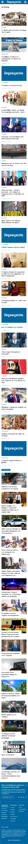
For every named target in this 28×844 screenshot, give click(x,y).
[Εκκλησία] (14, 666)
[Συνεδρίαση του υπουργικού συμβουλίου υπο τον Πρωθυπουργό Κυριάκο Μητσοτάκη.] (14, 543)
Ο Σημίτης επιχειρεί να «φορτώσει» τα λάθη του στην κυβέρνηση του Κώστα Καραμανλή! (13, 274)
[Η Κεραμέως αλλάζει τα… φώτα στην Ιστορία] (14, 288)
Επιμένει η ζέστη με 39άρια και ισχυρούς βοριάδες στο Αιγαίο (10, 696)
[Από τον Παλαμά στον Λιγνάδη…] (14, 315)
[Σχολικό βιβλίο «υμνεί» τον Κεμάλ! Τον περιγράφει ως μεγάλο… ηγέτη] (14, 98)
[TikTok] (23, 797)
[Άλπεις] (14, 765)
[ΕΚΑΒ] (14, 625)
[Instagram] (21, 797)
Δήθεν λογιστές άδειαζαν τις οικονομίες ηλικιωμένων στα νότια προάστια (11, 531)
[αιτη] (14, 480)
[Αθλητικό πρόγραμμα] (14, 727)
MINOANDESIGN (16, 840)
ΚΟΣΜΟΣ (3, 160)
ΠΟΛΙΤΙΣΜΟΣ (4, 431)
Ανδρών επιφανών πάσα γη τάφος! (13, 247)
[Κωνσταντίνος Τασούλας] (14, 646)
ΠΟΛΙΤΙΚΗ (4, 107)
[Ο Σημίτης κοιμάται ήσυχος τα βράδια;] (14, 448)
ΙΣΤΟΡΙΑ (3, 27)
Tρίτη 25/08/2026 (7, 755)
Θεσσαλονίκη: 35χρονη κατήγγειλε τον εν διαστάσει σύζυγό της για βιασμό (10, 594)
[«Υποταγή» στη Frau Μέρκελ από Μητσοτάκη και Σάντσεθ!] (14, 124)
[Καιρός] (14, 687)
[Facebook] (19, 797)
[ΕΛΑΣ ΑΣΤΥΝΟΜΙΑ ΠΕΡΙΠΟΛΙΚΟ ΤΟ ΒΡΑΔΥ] (14, 585)
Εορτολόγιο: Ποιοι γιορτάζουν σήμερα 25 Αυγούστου (9, 674)
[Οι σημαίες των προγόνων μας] (14, 73)
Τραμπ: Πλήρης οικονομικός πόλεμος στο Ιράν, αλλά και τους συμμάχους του (10, 573)
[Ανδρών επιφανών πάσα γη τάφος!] (14, 235)
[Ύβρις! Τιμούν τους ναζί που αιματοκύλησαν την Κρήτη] (14, 208)
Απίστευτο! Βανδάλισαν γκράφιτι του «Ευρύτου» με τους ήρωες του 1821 (13, 380)
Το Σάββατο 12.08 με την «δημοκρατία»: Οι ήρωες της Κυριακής (11, 59)
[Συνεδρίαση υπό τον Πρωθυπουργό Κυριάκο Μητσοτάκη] (14, 606)
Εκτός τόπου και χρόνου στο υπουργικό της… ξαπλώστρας (9, 552)
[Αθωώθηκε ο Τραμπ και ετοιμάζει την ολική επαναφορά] (14, 395)
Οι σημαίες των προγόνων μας (11, 85)
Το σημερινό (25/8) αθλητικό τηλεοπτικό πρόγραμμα (8, 736)
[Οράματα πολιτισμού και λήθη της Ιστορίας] (14, 421)
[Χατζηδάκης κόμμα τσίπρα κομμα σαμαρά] (14, 708)
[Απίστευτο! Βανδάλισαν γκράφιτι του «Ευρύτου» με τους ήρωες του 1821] (14, 366)
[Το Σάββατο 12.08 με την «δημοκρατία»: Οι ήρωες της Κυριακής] (14, 44)
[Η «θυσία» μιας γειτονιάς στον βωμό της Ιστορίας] (14, 18)
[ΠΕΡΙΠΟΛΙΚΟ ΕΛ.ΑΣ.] (14, 522)
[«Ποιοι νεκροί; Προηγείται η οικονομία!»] (14, 340)
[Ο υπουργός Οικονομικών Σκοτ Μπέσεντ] (14, 564)
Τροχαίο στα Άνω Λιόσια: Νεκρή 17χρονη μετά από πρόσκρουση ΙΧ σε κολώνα (10, 634)
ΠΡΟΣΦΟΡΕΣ (4, 54)
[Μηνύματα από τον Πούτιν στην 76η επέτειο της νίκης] (14, 151)
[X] (26, 797)
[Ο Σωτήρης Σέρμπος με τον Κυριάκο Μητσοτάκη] (14, 499)
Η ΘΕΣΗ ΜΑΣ (4, 82)
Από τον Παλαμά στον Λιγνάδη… (12, 327)
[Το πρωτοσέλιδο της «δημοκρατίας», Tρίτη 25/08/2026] (14, 748)
